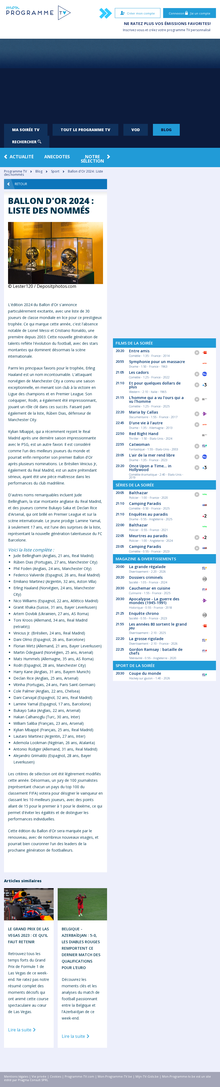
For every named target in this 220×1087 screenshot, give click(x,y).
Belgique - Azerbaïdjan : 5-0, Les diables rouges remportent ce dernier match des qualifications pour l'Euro (81, 948)
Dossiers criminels (146, 577)
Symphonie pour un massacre (157, 361)
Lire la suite (20, 1030)
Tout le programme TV (85, 129)
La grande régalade (147, 566)
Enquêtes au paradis (148, 514)
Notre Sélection (92, 159)
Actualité (22, 157)
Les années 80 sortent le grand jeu (158, 626)
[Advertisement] (110, 79)
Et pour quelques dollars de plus (155, 385)
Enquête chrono (144, 613)
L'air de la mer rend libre (152, 455)
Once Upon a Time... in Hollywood (150, 467)
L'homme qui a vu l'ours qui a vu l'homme (156, 399)
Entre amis (139, 350)
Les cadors (139, 372)
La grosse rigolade (146, 638)
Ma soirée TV (25, 129)
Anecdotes (57, 157)
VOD (135, 129)
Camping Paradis (145, 503)
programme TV (178, 30)
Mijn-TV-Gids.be (147, 1076)
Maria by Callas (143, 412)
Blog (166, 129)
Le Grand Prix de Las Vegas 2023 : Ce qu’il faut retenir (28, 935)
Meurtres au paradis (148, 535)
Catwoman (139, 444)
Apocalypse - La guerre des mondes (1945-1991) (154, 600)
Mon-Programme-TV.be (115, 1076)
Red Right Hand (143, 433)
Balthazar (138, 492)
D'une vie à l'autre (146, 422)
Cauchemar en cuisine (149, 588)
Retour (21, 184)
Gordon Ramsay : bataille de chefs (155, 651)
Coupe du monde (145, 673)
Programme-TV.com (79, 1076)
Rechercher (25, 141)
